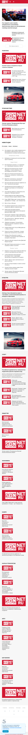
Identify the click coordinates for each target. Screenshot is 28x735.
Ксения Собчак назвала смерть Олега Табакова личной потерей (14, 268)
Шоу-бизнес (6, 657)
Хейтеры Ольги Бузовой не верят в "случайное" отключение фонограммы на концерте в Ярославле (15, 236)
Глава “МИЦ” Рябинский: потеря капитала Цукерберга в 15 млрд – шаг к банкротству (15, 200)
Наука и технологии (8, 563)
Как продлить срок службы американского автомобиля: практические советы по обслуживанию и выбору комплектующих (15, 152)
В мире (4, 512)
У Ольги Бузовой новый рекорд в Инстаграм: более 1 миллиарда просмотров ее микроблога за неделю (14, 256)
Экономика (6, 460)
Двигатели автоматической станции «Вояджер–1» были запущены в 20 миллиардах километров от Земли (13, 170)
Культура (5, 277)
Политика (5, 50)
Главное (5, 707)
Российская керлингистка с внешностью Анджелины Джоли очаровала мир (15, 206)
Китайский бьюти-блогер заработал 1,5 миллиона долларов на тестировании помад (14, 188)
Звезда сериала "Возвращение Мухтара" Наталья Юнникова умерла (14, 272)
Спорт (4, 354)
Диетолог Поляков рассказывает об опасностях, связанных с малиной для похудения (14, 175)
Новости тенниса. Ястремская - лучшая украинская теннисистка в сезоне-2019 (14, 232)
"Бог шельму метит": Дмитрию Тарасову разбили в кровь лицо (14, 219)
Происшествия (7, 108)
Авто (3, 618)
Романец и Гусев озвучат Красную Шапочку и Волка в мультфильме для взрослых (15, 251)
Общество (5, 413)
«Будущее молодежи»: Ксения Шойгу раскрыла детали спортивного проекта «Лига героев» (14, 224)
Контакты (11, 707)
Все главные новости (14, 46)
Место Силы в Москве (10, 203)
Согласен (5, 731)
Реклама (18, 707)
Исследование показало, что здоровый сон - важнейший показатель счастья (14, 165)
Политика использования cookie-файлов (14, 734)
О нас (24, 707)
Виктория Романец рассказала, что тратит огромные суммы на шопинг (15, 245)
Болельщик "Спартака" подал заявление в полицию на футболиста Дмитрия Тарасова (15, 215)
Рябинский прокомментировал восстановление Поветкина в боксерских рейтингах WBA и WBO (15, 211)
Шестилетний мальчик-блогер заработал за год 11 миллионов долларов (15, 183)
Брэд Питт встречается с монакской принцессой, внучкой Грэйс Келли (13, 179)
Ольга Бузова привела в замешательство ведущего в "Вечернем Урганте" (15, 192)
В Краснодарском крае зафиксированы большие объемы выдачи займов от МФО (15, 196)
